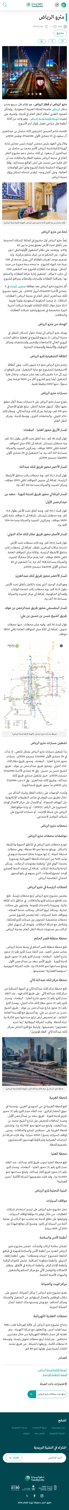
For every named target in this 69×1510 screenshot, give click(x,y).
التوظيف (26, 1433)
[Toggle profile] (63, 4)
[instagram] (42, 1495)
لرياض (55, 109)
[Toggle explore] (57, 5)
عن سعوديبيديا (58, 1428)
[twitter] (27, 1495)
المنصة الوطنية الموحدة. (54, 1375)
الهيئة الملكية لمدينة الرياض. (52, 1370)
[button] (5, 5)
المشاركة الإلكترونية (57, 1433)
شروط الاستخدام (39, 1428)
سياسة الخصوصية (19, 1428)
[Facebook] (34, 1495)
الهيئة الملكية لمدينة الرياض (44, 119)
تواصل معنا (40, 1433)
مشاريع (60, 33)
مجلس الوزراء (18, 286)
